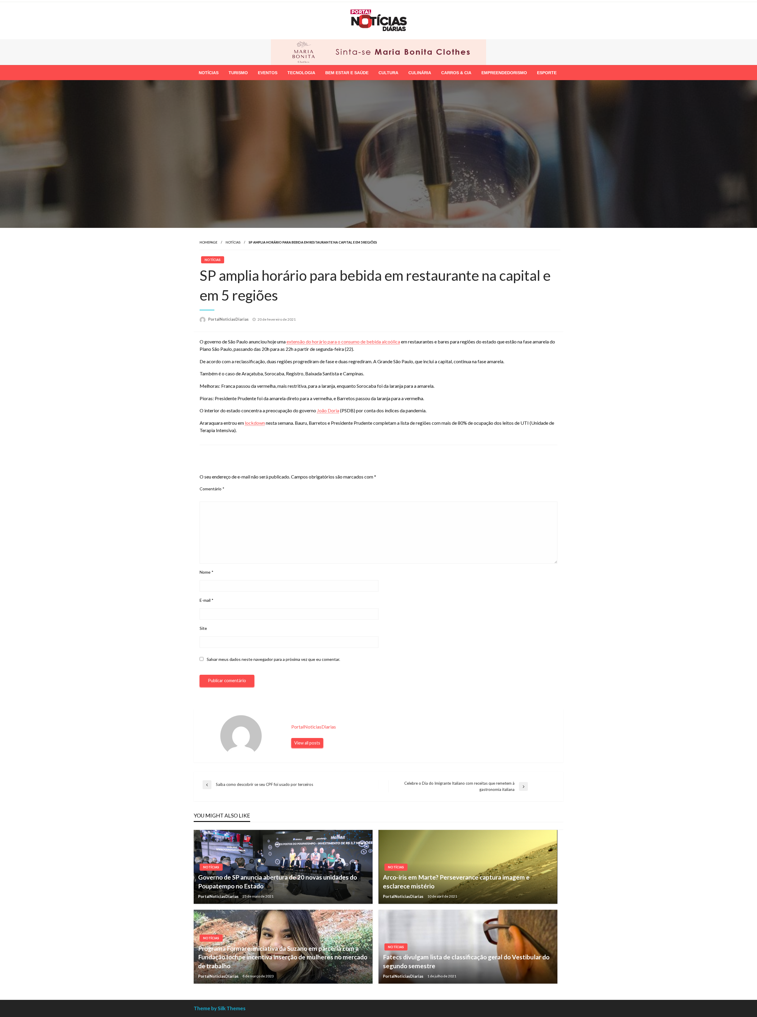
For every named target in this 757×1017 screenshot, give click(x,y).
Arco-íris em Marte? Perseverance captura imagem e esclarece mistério (456, 881)
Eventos (267, 72)
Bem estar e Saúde (346, 72)
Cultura (388, 72)
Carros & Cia (456, 72)
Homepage (208, 242)
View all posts (307, 742)
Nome (206, 571)
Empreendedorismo (504, 72)
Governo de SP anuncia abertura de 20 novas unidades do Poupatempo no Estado (277, 881)
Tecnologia (301, 72)
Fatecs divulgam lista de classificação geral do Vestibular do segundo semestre (466, 961)
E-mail (206, 599)
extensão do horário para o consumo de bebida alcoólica (343, 341)
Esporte (547, 72)
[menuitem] (209, 72)
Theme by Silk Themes (219, 1008)
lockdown (255, 422)
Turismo (238, 72)
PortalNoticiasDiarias (229, 318)
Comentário (212, 488)
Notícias (209, 72)
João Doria (328, 410)
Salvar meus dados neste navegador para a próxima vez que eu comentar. (273, 658)
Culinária (419, 72)
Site (203, 627)
